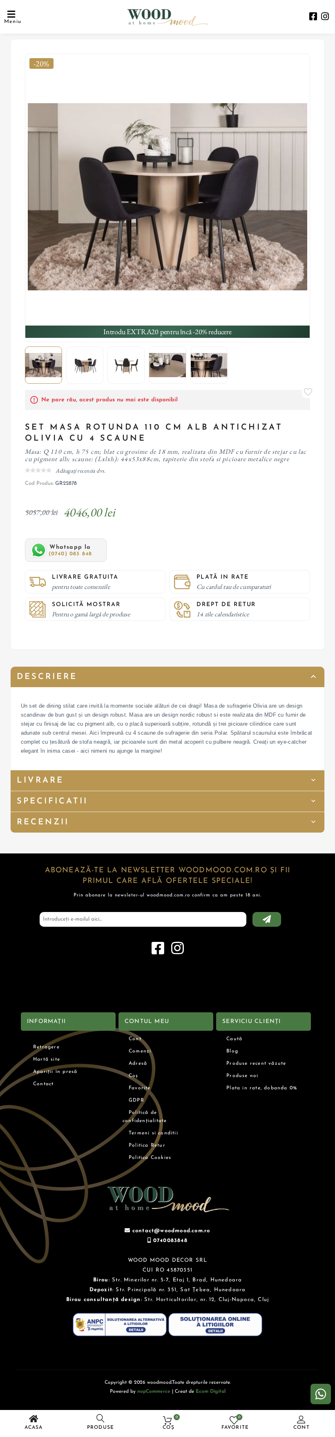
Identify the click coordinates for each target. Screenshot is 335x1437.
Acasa (34, 1427)
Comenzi (140, 1051)
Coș (133, 1075)
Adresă (138, 1063)
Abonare (266, 919)
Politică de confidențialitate (145, 1116)
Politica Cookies (150, 1157)
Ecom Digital (211, 1391)
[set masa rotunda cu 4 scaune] (168, 197)
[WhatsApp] (320, 1394)
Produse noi (242, 1075)
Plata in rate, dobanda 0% (261, 1088)
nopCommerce (153, 1391)
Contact (43, 1084)
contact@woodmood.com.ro (171, 1230)
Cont (301, 1427)
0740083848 (170, 1240)
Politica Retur (147, 1145)
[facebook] (313, 17)
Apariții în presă (55, 1071)
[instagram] (325, 17)
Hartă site (46, 1059)
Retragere (46, 1047)
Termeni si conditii (153, 1133)
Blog (232, 1051)
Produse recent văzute (256, 1063)
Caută (234, 1038)
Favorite (308, 392)
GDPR (136, 1100)
